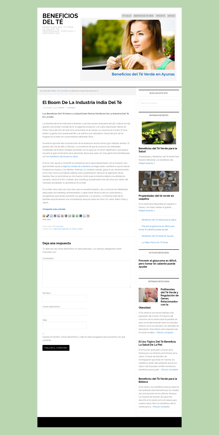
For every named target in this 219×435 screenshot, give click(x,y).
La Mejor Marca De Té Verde (155, 242)
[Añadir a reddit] (69, 216)
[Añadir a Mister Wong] (62, 216)
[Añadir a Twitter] (84, 216)
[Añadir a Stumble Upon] (73, 216)
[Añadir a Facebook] (55, 216)
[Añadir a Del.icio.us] (47, 216)
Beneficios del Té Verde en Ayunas (143, 74)
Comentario (48, 258)
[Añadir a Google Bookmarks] (58, 216)
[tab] (126, 16)
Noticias (171, 16)
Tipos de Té (160, 16)
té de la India (77, 229)
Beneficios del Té (60, 18)
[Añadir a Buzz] (44, 216)
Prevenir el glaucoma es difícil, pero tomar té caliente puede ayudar (158, 263)
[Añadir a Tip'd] (80, 216)
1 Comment (71, 108)
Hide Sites (46, 219)
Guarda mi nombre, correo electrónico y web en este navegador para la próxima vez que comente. (83, 338)
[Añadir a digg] (51, 216)
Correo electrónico (51, 306)
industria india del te (62, 229)
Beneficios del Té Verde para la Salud (159, 220)
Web (44, 320)
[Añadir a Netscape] (66, 216)
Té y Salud (127, 16)
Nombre (46, 293)
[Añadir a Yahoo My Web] (88, 216)
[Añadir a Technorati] (77, 216)
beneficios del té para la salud (64, 156)
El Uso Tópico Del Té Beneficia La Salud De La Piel (157, 343)
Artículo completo (164, 332)
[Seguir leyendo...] (147, 163)
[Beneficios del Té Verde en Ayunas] (128, 70)
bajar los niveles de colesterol (76, 166)
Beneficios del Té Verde (143, 16)
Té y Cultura (58, 226)
